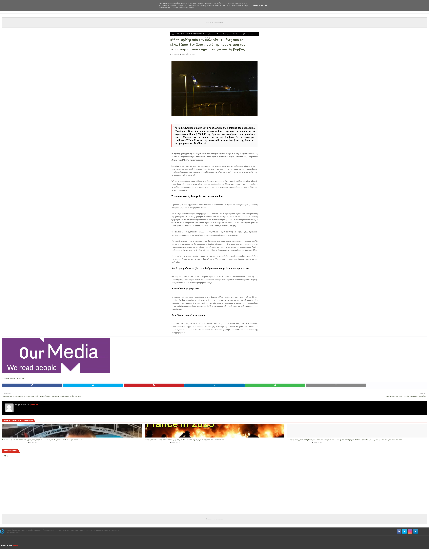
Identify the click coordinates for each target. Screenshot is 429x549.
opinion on (175, 54)
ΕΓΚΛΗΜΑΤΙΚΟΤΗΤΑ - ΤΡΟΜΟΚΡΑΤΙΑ (191, 34)
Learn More (258, 5)
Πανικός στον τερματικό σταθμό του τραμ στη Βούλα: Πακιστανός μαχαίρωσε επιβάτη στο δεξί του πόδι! (184, 440)
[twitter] (404, 531)
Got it (267, 5)
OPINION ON (16, 545)
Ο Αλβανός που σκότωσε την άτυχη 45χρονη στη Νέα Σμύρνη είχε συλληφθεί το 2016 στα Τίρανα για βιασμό (43, 440)
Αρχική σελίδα (175, 34)
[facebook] (399, 531)
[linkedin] (415, 531)
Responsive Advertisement (214, 22)
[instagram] (410, 531)
